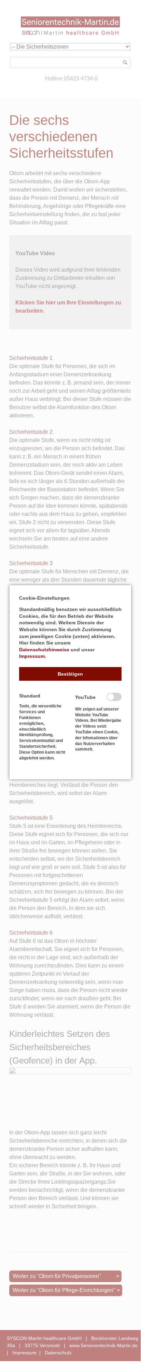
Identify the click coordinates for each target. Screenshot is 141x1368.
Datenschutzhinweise (44, 649)
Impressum (32, 656)
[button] (70, 674)
